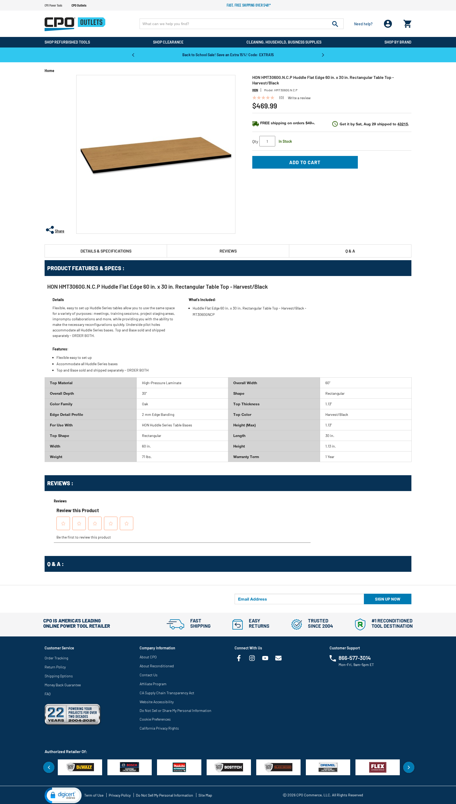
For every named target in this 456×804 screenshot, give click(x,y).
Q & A (350, 250)
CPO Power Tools (53, 5)
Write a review (299, 98)
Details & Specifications (105, 250)
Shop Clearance (168, 42)
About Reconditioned (157, 666)
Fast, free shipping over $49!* (249, 5)
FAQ (48, 694)
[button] (63, 795)
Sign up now (387, 598)
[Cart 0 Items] (407, 22)
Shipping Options (59, 676)
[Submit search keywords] (335, 24)
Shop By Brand (397, 42)
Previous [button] (133, 54)
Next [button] (323, 54)
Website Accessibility (157, 702)
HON (255, 90)
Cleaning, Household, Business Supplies (283, 42)
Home (49, 70)
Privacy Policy (120, 795)
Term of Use (93, 795)
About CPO (148, 657)
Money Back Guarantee (63, 685)
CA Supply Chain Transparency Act (167, 693)
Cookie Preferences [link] (155, 719)
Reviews (228, 250)
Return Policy (55, 667)
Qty (255, 141)
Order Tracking (56, 658)
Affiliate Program (153, 684)
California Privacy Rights (159, 728)
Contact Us (149, 675)
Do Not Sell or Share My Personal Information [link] (175, 710)
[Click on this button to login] (388, 24)
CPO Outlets (79, 5)
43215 (402, 124)
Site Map (205, 795)
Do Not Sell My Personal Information (164, 795)
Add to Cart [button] (305, 162)
